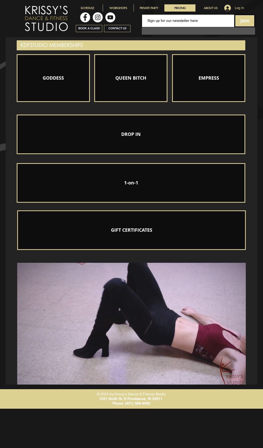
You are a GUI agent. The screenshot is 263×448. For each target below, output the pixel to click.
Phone (117, 403)
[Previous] (24, 324)
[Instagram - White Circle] (98, 17)
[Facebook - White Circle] (85, 17)
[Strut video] (131, 376)
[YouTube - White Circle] (110, 17)
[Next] (238, 324)
